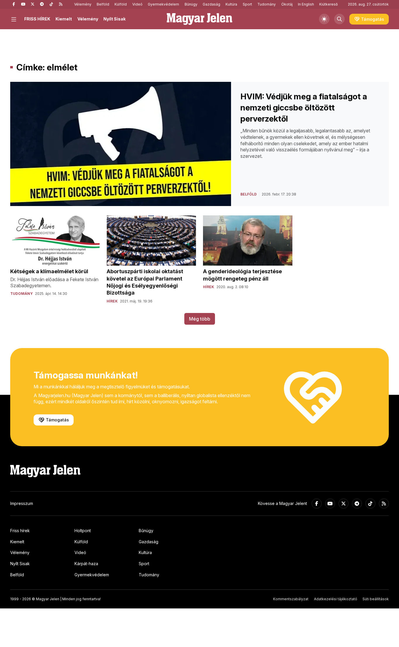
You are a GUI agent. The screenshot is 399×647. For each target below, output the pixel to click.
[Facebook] (13, 4)
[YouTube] (23, 4)
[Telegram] (41, 4)
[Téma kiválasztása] (324, 19)
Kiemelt (63, 18)
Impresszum (21, 503)
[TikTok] (51, 4)
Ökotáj (287, 4)
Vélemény (82, 4)
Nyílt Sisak (114, 18)
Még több (199, 319)
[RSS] (60, 4)
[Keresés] (339, 19)
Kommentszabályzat (290, 599)
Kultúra (231, 4)
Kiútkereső (328, 4)
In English (306, 4)
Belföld (103, 4)
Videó (137, 4)
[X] (32, 4)
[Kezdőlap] (199, 19)
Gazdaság (211, 4)
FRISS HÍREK (37, 18)
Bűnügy (191, 4)
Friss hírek (20, 530)
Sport (247, 4)
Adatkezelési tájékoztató (335, 599)
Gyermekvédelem (163, 4)
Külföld (121, 4)
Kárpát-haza (86, 563)
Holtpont (82, 530)
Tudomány (266, 4)
